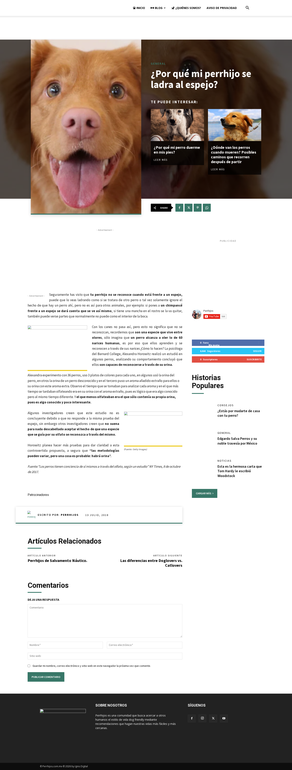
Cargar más (203, 493)
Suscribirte (254, 359)
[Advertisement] (146, 30)
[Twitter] (188, 208)
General (158, 63)
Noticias (225, 460)
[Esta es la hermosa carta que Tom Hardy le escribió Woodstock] (203, 469)
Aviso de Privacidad (222, 8)
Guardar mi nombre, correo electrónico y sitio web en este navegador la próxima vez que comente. (92, 666)
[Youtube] (224, 718)
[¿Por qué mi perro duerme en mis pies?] (177, 125)
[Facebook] (179, 208)
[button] (247, 8)
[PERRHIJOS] (32, 515)
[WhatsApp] (207, 208)
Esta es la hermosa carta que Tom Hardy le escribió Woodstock (240, 471)
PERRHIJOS (70, 515)
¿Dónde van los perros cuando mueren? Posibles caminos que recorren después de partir (233, 154)
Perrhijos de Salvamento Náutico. (57, 560)
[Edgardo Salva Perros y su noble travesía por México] (203, 441)
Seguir (257, 350)
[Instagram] (202, 718)
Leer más (160, 160)
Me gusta (214, 345)
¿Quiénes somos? (188, 8)
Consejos (226, 405)
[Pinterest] (198, 208)
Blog (158, 8)
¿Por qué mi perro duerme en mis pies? (177, 150)
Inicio (140, 8)
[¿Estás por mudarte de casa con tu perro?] (203, 414)
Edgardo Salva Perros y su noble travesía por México (237, 440)
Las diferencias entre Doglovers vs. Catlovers (151, 563)
